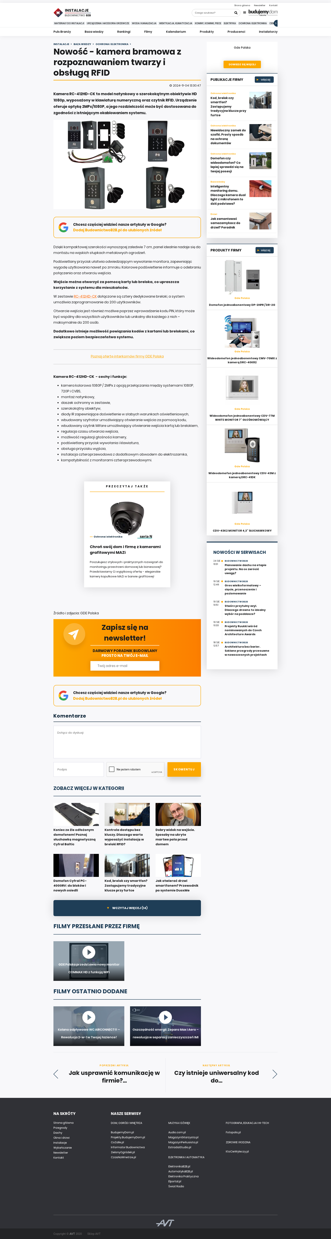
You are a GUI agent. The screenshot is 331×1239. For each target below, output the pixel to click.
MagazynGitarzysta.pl (183, 1137)
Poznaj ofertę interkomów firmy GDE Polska (127, 356)
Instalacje (60, 1143)
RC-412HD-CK (85, 296)
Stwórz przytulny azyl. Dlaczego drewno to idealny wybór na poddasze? (245, 610)
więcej (265, 79)
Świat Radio (176, 1186)
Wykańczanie (62, 1148)
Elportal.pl (174, 1181)
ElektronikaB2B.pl (179, 1166)
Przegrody (60, 1128)
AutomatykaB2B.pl (180, 1171)
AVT (72, 1234)
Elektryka (230, 23)
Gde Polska (242, 48)
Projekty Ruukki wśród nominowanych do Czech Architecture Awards (243, 630)
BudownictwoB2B (236, 560)
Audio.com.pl (177, 1132)
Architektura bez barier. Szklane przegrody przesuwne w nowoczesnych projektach (247, 651)
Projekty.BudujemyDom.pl (128, 1137)
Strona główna (242, 5)
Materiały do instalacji (69, 23)
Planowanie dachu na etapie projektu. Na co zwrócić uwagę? (245, 569)
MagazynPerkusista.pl (183, 1142)
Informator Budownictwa (128, 1147)
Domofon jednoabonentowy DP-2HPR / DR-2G (242, 305)
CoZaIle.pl (117, 1142)
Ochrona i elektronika (253, 23)
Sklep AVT (94, 1234)
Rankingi (123, 32)
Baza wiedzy (94, 32)
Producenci (236, 32)
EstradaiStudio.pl (179, 1147)
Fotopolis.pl (233, 1132)
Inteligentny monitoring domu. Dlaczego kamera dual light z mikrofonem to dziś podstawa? (228, 195)
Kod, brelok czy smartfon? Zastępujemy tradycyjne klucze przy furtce (228, 106)
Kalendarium (176, 32)
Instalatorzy (268, 32)
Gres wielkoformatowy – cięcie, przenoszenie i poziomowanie (243, 589)
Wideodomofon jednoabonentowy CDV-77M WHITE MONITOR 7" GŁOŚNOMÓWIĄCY (242, 418)
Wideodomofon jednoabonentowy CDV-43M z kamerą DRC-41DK (242, 475)
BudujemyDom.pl (122, 1132)
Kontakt (273, 5)
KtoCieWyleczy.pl (237, 1151)
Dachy (57, 1133)
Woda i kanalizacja (144, 23)
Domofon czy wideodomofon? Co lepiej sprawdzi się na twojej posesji (227, 164)
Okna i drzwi (61, 1138)
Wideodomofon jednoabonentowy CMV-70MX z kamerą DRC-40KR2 (242, 360)
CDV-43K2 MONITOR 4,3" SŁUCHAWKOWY (242, 531)
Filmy (148, 32)
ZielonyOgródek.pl (123, 1152)
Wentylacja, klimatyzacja (175, 23)
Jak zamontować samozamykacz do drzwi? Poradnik (225, 223)
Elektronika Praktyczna (183, 1176)
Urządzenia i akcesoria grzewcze (108, 23)
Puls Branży (62, 32)
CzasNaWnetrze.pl (123, 1157)
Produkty (207, 32)
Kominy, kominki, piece (208, 23)
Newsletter (259, 5)
